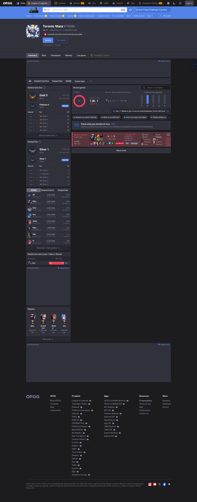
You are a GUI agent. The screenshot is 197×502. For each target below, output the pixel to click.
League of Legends (39, 3)
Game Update (153, 16)
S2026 (33, 190)
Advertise (167, 404)
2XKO (74, 449)
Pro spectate (118, 16)
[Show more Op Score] (168, 111)
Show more (121, 150)
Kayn (34, 228)
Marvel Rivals (77, 430)
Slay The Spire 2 (79, 436)
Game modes (57, 16)
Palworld (75, 407)
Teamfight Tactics (79, 404)
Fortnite (75, 442)
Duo (73, 462)
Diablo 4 (75, 446)
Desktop (75, 455)
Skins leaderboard (87, 16)
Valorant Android (111, 413)
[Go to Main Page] (7, 3)
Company (54, 404)
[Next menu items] (156, 16)
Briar (34, 208)
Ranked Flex (63, 190)
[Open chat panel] (195, 64)
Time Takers (77, 452)
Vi (33, 241)
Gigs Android (109, 420)
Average (134, 143)
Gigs (73, 471)
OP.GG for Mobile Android (114, 401)
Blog (52, 407)
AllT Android (109, 407)
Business (166, 401)
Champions (40, 16)
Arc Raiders (77, 433)
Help (141, 407)
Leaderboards (103, 16)
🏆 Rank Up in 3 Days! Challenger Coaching (143, 10)
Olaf (34, 234)
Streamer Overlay (79, 475)
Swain (35, 221)
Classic (71, 16)
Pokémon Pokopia (79, 426)
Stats (128, 16)
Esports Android (111, 433)
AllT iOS (107, 410)
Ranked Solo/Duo (48, 190)
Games (75, 459)
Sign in (189, 3)
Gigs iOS (107, 423)
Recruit (166, 407)
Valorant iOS (109, 417)
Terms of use (145, 404)
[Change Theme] (174, 3)
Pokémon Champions (81, 410)
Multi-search (139, 16)
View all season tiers (47, 136)
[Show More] (168, 3)
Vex (34, 214)
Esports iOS (109, 436)
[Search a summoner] (123, 9)
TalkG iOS (108, 430)
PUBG (74, 417)
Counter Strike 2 (79, 439)
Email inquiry (144, 410)
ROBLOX (75, 420)
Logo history (55, 410)
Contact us (143, 413)
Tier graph (61, 40)
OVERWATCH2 (78, 423)
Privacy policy (145, 401)
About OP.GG (55, 401)
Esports (75, 468)
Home (28, 16)
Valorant (75, 413)
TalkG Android (110, 426)
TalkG (74, 465)
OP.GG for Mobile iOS (113, 404)
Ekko (34, 201)
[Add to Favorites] (77, 26)
